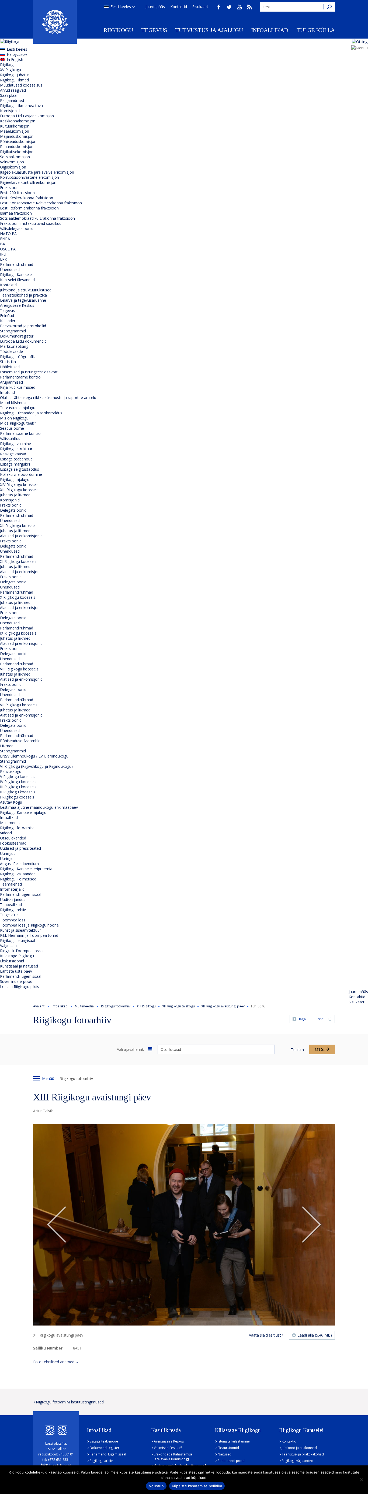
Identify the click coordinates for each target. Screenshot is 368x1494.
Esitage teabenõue (16, 459)
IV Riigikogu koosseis (18, 781)
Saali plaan (9, 95)
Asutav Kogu (11, 802)
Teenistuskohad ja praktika (23, 295)
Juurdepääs (155, 6)
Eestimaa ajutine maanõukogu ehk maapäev (39, 807)
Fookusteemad (13, 843)
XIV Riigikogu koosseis (19, 484)
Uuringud (8, 853)
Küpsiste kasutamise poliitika (197, 1486)
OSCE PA (8, 249)
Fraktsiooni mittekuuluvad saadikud (30, 223)
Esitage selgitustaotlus (19, 469)
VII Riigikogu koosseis (18, 704)
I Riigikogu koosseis (17, 797)
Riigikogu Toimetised (18, 879)
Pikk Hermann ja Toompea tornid (29, 935)
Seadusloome (12, 428)
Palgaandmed (12, 100)
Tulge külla (315, 30)
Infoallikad (269, 30)
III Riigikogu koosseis (18, 786)
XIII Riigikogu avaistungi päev (223, 1006)
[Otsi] (329, 7)
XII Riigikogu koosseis (18, 525)
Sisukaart (200, 6)
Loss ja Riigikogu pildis (19, 986)
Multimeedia (11, 822)
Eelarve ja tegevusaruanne (23, 300)
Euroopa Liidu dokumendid (23, 341)
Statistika (8, 361)
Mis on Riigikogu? (15, 418)
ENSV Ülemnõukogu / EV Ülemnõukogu (34, 756)
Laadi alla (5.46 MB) (314, 1335)
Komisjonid (10, 110)
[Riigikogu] (55, 22)
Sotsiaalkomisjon (15, 156)
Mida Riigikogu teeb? (18, 423)
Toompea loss (12, 919)
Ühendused (10, 269)
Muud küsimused (15, 402)
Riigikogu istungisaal (17, 940)
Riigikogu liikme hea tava (21, 105)
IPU (3, 254)
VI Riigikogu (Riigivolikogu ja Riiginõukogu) (36, 766)
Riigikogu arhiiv (13, 909)
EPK (3, 259)
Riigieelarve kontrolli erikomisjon (28, 182)
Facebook (218, 7)
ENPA (5, 238)
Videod (6, 832)
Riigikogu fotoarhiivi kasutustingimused (70, 1402)
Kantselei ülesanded (17, 279)
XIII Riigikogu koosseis (19, 489)
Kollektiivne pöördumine (21, 474)
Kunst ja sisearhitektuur (20, 930)
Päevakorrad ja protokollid (23, 325)
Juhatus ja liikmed (15, 494)
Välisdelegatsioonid (16, 228)
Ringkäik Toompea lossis (21, 950)
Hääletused (10, 366)
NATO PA (8, 233)
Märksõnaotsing (14, 346)
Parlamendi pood (231, 1460)
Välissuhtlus (10, 438)
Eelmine (57, 1225)
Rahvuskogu (10, 771)
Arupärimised (11, 382)
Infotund (7, 392)
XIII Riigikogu (146, 1006)
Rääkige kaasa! (13, 453)
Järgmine (311, 1225)
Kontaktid (178, 6)
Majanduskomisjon (16, 136)
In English (15, 59)
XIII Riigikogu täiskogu (178, 1006)
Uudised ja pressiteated (20, 848)
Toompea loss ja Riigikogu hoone (29, 925)
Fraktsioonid (11, 187)
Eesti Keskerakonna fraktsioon (26, 197)
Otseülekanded (13, 838)
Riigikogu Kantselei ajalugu (23, 812)
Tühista (297, 1049)
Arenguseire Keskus (17, 305)
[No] (361, 1479)
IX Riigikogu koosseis (18, 633)
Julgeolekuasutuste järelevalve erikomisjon (37, 172)
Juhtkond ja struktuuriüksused (25, 289)
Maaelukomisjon (14, 131)
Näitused (224, 1454)
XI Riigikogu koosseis (18, 561)
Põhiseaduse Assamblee (21, 740)
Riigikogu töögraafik (17, 356)
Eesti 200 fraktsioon (17, 192)
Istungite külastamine (234, 1441)
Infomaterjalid (12, 889)
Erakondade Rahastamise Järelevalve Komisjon (173, 1456)
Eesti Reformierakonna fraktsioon (29, 208)
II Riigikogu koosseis (17, 791)
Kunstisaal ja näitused (19, 966)
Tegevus (154, 30)
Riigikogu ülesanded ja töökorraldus (31, 412)
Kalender (7, 320)
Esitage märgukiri (15, 464)
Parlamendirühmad (16, 264)
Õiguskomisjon (13, 167)
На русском (17, 54)
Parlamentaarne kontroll (21, 377)
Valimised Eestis (166, 1447)
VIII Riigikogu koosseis (19, 669)
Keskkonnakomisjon (17, 120)
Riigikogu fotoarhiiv (16, 827)
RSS (249, 7)
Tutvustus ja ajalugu (209, 30)
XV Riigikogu (10, 69)
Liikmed (6, 745)
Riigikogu (118, 30)
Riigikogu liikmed (14, 79)
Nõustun (156, 1486)
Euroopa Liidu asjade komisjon (27, 115)
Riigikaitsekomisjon (16, 151)
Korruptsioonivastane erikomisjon (29, 177)
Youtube (239, 7)
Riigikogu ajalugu (14, 479)
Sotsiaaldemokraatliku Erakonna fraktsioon (37, 218)
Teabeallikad (11, 904)
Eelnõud (7, 315)
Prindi (319, 1019)
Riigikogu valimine (15, 443)
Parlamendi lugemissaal (20, 894)
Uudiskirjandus (12, 899)
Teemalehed (11, 884)
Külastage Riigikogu (17, 955)
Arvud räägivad (13, 90)
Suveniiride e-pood (16, 981)
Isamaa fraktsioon (16, 213)
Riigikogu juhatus (15, 74)
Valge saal (9, 945)
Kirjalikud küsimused (17, 387)
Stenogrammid (13, 330)
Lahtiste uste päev (16, 971)
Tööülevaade (11, 351)
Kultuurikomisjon (14, 126)
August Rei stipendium (19, 863)
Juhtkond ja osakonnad (299, 1447)
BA (2, 243)
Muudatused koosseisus (21, 85)
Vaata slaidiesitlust (265, 1335)
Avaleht (38, 1006)
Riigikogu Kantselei (16, 274)
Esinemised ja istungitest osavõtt (29, 371)
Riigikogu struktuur (16, 448)
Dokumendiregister (16, 336)
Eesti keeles (120, 6)
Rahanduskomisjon (16, 146)
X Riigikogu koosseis (17, 597)
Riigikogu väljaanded (18, 873)
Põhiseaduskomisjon (18, 141)
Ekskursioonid (12, 960)
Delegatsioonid (13, 510)
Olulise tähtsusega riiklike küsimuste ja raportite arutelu (48, 397)
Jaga (302, 1019)
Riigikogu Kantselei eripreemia (26, 868)
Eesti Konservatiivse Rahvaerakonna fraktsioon (41, 202)
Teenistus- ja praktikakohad (303, 1454)
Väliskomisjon (12, 161)
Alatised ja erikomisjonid (21, 535)
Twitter (229, 7)
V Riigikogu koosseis (17, 776)
